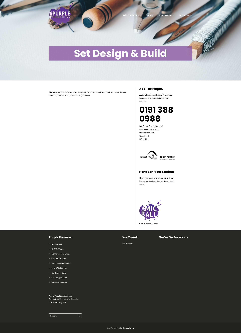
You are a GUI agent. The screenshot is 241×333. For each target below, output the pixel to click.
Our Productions (58, 273)
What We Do (165, 15)
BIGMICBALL (57, 249)
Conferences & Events (60, 254)
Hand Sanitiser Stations (61, 263)
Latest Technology (59, 268)
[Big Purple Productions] (61, 14)
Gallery (150, 15)
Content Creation (58, 258)
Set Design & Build (59, 277)
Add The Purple (131, 15)
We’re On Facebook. (174, 237)
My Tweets (127, 243)
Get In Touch (185, 15)
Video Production (59, 282)
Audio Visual (56, 244)
